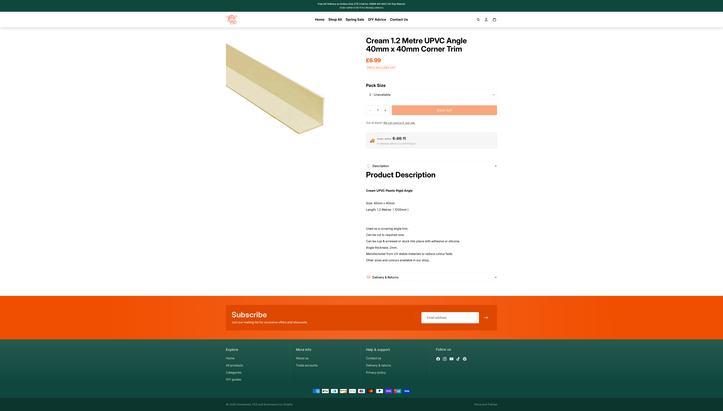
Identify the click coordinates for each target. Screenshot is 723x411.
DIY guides (233, 379)
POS (255, 404)
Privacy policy (376, 372)
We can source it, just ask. (399, 122)
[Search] (478, 19)
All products (234, 365)
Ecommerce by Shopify (278, 404)
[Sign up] (485, 317)
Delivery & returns (378, 365)
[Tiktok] (458, 359)
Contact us (373, 358)
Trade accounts (307, 365)
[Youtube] (451, 359)
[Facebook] (438, 359)
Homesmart (244, 404)
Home (230, 358)
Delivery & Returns (385, 277)
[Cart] (494, 19)
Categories (233, 372)
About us (302, 358)
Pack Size (376, 85)
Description (380, 166)
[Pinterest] (464, 359)
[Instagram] (444, 359)
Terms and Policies (485, 404)
